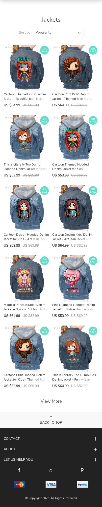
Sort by (24, 32)
